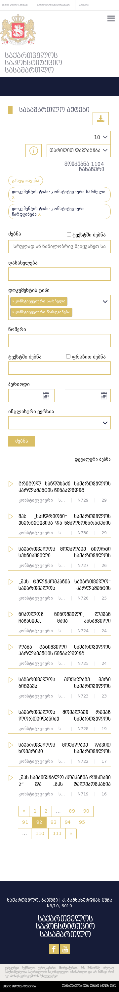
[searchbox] (76, 313)
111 (57, 833)
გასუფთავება (25, 180)
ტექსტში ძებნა (89, 235)
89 (72, 811)
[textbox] (59, 421)
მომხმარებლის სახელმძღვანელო (53, 5)
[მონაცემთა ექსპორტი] (101, 118)
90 (86, 811)
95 (82, 822)
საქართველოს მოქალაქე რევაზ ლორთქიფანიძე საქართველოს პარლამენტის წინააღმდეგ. (65, 719)
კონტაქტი (84, 5)
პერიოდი (19, 384)
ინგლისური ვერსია (31, 412)
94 (68, 822)
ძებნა (14, 234)
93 (54, 822)
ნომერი (17, 329)
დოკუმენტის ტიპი (29, 290)
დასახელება (23, 263)
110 (39, 833)
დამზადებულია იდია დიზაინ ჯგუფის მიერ (89, 985)
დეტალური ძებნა (93, 459)
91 (25, 822)
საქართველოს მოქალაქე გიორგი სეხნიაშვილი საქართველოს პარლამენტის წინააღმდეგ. (65, 555)
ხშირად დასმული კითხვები (15, 5)
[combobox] (59, 307)
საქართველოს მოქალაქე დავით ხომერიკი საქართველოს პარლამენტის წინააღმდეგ (65, 751)
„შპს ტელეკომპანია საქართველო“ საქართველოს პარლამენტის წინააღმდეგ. (65, 588)
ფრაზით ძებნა (89, 357)
